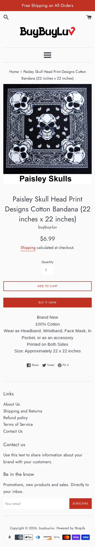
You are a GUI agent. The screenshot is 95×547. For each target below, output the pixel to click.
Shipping (28, 247)
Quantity (47, 262)
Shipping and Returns (22, 411)
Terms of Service (18, 424)
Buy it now (47, 302)
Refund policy (15, 418)
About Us (11, 404)
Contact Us (13, 431)
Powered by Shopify (71, 528)
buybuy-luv (46, 528)
